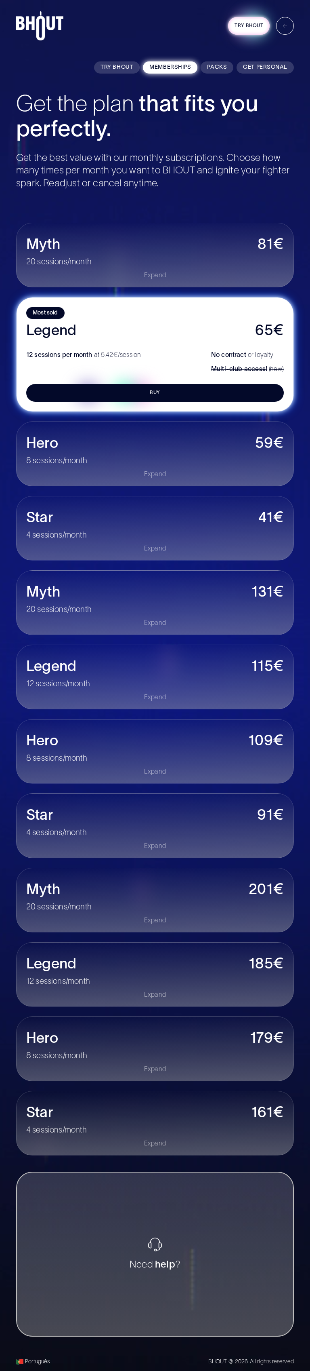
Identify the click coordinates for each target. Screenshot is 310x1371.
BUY (155, 392)
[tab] (117, 67)
